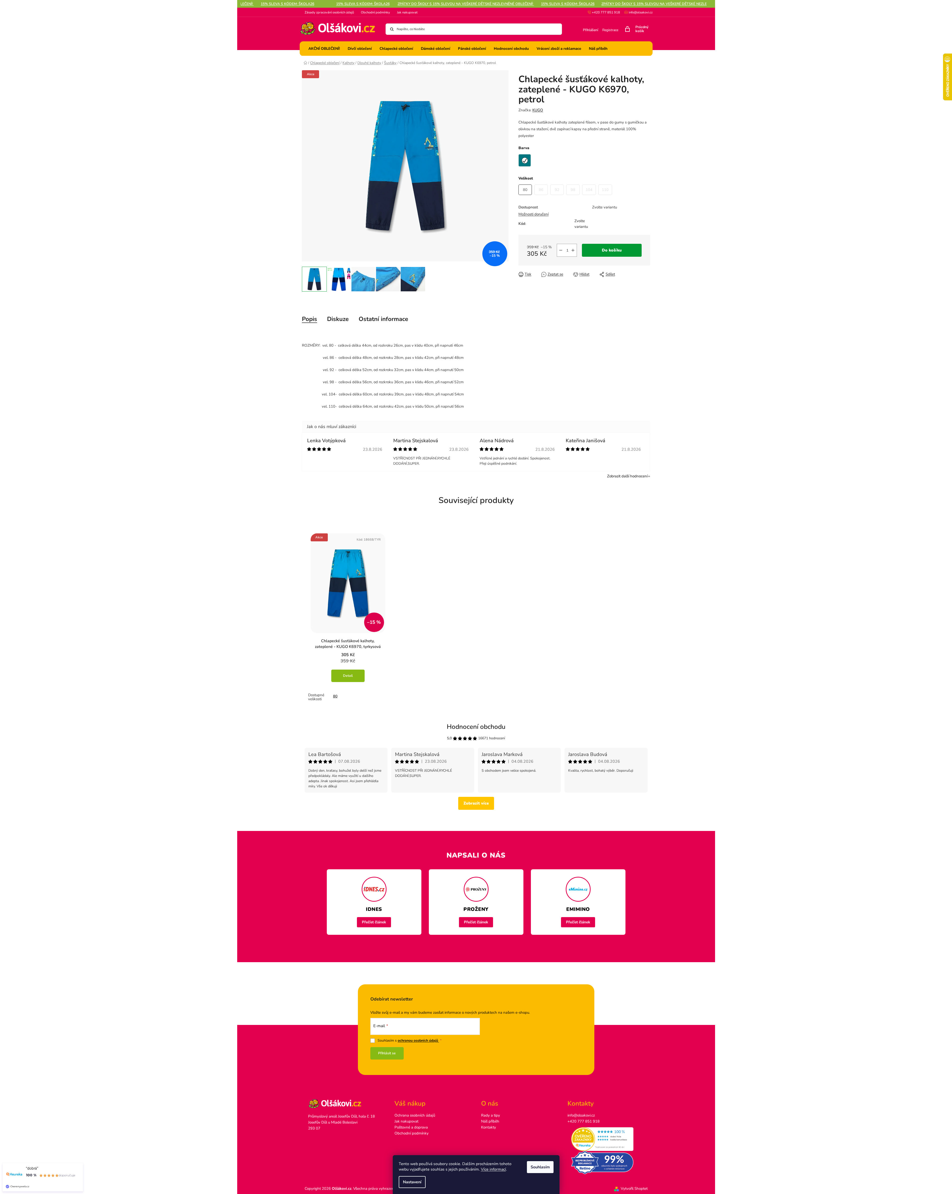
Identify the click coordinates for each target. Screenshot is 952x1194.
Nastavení (412, 1182)
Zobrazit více (476, 803)
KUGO (537, 110)
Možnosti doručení (533, 214)
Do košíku (612, 250)
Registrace (610, 30)
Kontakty (488, 1127)
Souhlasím (540, 1167)
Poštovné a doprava (411, 1127)
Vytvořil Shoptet (634, 1188)
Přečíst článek (374, 922)
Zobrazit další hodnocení (627, 476)
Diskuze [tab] (338, 319)
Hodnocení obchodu (476, 726)
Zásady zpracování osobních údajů (329, 12)
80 (335, 696)
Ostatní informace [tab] (383, 319)
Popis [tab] (309, 319)
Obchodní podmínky (375, 12)
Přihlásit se (387, 1053)
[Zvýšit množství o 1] (573, 250)
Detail (348, 675)
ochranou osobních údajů (418, 1040)
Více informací (493, 1169)
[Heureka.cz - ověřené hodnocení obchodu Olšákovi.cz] (605, 1139)
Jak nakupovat (407, 12)
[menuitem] (324, 48)
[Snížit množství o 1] (560, 250)
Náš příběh (490, 1121)
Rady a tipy (490, 1115)
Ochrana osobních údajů (414, 1115)
